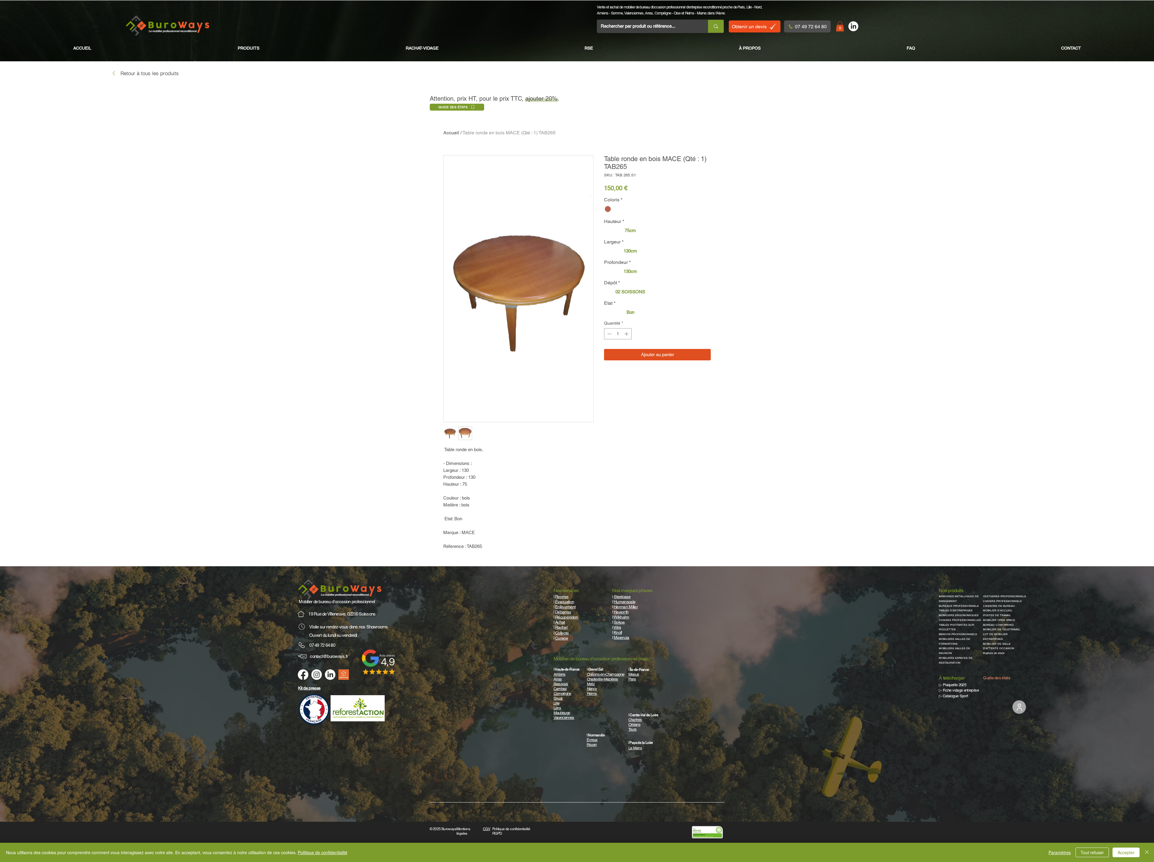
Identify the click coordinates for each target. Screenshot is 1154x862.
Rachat (561, 627)
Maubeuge (562, 713)
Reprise (561, 596)
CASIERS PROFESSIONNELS (1002, 601)
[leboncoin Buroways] (343, 674)
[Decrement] (608, 334)
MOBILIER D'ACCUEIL (997, 610)
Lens (557, 708)
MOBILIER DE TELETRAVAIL (1001, 629)
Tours (632, 729)
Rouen (592, 744)
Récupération (566, 617)
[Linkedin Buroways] (330, 674)
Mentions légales (463, 831)
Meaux (633, 674)
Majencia (621, 637)
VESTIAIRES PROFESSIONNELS (1004, 596)
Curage (561, 638)
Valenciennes (633, 13)
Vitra (617, 627)
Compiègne (663, 13)
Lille (749, 7)
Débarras (563, 612)
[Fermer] (1146, 852)
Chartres (635, 719)
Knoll (618, 632)
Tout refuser (1092, 852)
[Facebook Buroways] (303, 674)
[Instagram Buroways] (316, 674)
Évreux (592, 740)
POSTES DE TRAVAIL (997, 615)
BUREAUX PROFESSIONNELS (959, 606)
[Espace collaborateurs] (1019, 707)
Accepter (1126, 852)
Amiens (602, 13)
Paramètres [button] (1060, 852)
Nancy (592, 688)
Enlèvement (565, 606)
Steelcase (622, 596)
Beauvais (561, 684)
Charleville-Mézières (602, 679)
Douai (558, 698)
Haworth (621, 612)
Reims (690, 13)
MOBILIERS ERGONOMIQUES (958, 615)
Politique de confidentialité (322, 852)
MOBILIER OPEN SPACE (999, 620)
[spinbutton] (617, 334)
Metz (591, 684)
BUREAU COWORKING (998, 625)
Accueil (451, 133)
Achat (560, 622)
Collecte (562, 633)
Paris (741, 7)
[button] (840, 26)
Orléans (634, 724)
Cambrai (560, 688)
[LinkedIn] (853, 26)
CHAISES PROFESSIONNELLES (960, 620)
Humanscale (624, 601)
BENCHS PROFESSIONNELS (958, 634)
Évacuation (564, 601)
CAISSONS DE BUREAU (999, 606)
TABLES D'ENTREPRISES (955, 610)
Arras (649, 13)
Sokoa (619, 622)
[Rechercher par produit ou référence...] (716, 26)
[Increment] (627, 334)
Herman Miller (626, 606)
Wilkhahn (621, 617)
